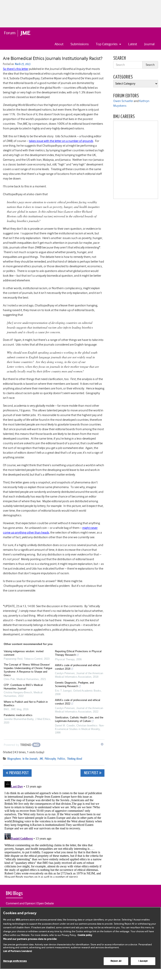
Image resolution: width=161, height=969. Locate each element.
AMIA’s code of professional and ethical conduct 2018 (77, 667)
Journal (149, 44)
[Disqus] (53, 829)
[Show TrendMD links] (102, 744)
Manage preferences (15, 961)
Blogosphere (14, 758)
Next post (90, 773)
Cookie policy (85, 935)
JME (41, 758)
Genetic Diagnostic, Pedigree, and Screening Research (74, 684)
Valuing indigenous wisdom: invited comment (23, 653)
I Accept (143, 961)
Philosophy (50, 758)
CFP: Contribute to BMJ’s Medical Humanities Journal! (23, 687)
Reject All (116, 961)
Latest (132, 44)
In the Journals (30, 758)
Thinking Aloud (74, 758)
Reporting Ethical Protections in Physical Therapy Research (78, 653)
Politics (61, 758)
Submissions (79, 44)
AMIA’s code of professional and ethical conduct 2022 (77, 702)
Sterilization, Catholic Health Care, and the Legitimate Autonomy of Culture (79, 719)
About (59, 44)
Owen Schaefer (123, 101)
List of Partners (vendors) (17, 951)
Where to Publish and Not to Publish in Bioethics (26, 703)
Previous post (19, 773)
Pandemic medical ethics (18, 715)
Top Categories (107, 44)
